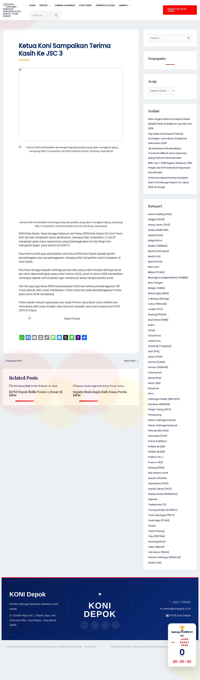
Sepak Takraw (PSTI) (160, 488)
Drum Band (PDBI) (158, 319)
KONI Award (154, 372)
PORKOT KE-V (155, 457)
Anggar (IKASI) (156, 219)
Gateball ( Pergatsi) (159, 346)
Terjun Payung (156, 531)
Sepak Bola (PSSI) (158, 483)
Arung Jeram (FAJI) (159, 224)
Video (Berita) (156, 546)
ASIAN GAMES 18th (158, 230)
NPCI (150, 393)
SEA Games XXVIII (158, 472)
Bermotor (153, 266)
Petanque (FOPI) (157, 435)
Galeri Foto (154, 341)
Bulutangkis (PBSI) (158, 293)
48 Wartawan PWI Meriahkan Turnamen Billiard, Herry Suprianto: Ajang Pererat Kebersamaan (167, 153)
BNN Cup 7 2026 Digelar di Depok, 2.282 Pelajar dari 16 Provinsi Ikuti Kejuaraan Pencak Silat (170, 167)
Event (151, 325)
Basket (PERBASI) (158, 245)
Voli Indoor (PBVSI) (158, 552)
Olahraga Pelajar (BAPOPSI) (164, 399)
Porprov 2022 (155, 462)
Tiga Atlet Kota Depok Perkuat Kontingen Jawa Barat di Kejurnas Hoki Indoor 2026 (167, 138)
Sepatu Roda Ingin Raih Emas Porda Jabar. (100, 393)
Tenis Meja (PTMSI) (159, 520)
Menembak (154, 377)
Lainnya (123, 5)
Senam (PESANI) (157, 478)
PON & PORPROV (157, 441)
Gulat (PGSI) (155, 356)
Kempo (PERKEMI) (158, 367)
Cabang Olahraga (64, 5)
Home (32, 5)
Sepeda (152, 499)
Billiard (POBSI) (156, 272)
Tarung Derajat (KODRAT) (163, 509)
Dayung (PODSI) (157, 314)
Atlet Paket (85, 5)
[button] (49, 5)
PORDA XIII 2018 (156, 446)
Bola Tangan (155, 282)
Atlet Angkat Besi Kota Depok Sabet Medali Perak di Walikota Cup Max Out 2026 (170, 123)
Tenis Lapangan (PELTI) (161, 515)
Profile (44, 5)
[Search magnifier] (56, 15)
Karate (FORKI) (156, 362)
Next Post (131, 360)
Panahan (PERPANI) (159, 404)
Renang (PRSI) (156, 467)
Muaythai (153, 388)
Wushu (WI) (155, 562)
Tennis (152, 525)
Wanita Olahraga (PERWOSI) (164, 557)
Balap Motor (155, 240)
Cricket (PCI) (155, 309)
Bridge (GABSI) (156, 288)
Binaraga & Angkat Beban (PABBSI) (168, 277)
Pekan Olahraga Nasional (162, 425)
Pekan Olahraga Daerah (162, 420)
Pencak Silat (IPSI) (158, 430)
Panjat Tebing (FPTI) (159, 409)
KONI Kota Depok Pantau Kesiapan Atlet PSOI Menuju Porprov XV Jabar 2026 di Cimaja (168, 182)
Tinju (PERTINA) (156, 536)
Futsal (151, 330)
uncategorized (156, 541)
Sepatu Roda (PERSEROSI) (163, 494)
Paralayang (154, 414)
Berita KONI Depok (158, 251)
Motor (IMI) (154, 383)
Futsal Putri (154, 335)
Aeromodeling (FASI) (160, 214)
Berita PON (154, 256)
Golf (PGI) (154, 351)
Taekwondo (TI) (157, 504)
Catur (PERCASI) (157, 303)
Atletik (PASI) (155, 235)
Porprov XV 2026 (105, 5)
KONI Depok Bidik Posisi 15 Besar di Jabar (35, 393)
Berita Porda (155, 261)
